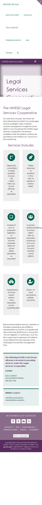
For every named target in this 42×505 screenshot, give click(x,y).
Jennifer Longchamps (14, 397)
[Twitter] (18, 421)
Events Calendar (28, 427)
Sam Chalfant (11, 375)
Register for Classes (10, 429)
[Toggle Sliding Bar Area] (39, 2)
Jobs (17, 427)
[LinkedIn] (24, 421)
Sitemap (23, 429)
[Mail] (29, 421)
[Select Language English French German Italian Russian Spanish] (21, 436)
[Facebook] (13, 421)
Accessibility (34, 429)
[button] (18, 52)
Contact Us (8, 427)
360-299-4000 (7, 447)
